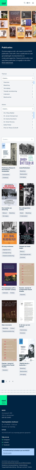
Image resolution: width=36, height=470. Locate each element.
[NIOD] (3, 3)
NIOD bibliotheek (7, 63)
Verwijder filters (8, 100)
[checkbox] (2, 82)
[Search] (31, 139)
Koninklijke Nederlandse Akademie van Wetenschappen (16, 463)
